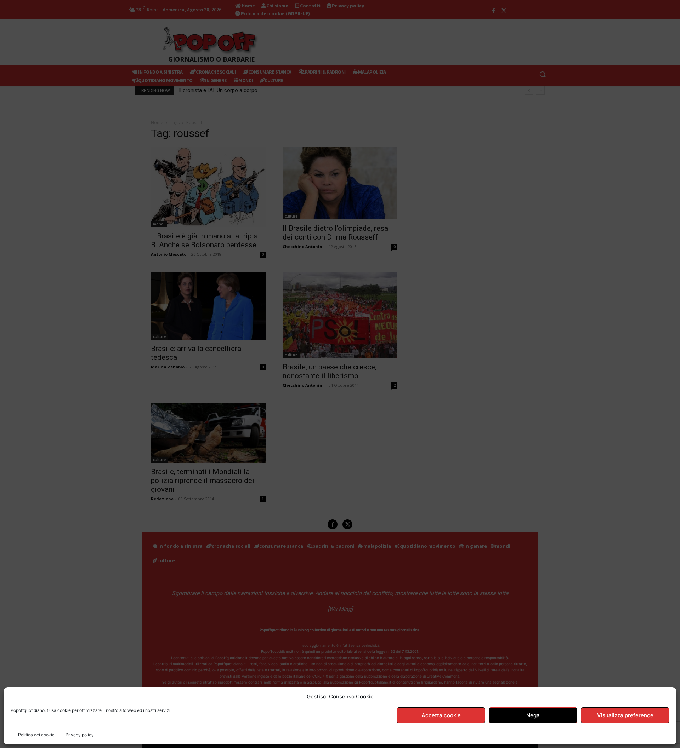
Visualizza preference (625, 715)
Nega (533, 715)
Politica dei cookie (36, 734)
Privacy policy (80, 734)
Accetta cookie (441, 715)
